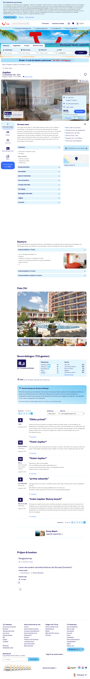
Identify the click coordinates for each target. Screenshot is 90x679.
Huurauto (21, 202)
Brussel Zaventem (38, 573)
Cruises (26, 45)
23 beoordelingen (17, 114)
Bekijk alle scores (68, 374)
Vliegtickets (16, 45)
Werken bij (72, 649)
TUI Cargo (48, 635)
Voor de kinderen (23, 180)
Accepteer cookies (10, 17)
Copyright (69, 633)
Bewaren (69, 118)
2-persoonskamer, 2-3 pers (27, 271)
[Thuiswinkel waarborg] (72, 667)
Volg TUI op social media (54, 654)
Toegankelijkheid (71, 641)
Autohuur (26, 637)
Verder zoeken (8, 68)
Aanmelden (33, 659)
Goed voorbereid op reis (30, 633)
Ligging (20, 198)
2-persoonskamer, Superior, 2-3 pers (30, 275)
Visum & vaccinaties (29, 643)
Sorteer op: (50, 411)
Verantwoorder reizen (8, 631)
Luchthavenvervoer (29, 641)
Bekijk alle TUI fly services (52, 633)
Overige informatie (24, 184)
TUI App (26, 626)
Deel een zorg (70, 645)
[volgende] (83, 313)
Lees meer (33, 436)
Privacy (69, 635)
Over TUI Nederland (72, 626)
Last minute (6, 633)
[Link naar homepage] (5, 23)
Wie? (60, 50)
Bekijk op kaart (28, 76)
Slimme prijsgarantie (71, 28)
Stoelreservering (49, 628)
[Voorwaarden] (82, 667)
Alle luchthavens (25, 573)
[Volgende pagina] (31, 413)
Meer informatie (29, 17)
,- (66, 111)
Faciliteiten (21, 147)
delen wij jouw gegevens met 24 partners (37, 7)
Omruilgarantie (56, 28)
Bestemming (26, 50)
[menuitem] (82, 23)
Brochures (5, 628)
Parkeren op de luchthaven (31, 639)
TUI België (5, 641)
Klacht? (69, 643)
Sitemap (5, 639)
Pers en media (70, 628)
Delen (81, 118)
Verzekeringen (28, 635)
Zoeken (81, 52)
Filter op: (62, 411)
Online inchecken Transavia (31, 628)
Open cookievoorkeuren (73, 639)
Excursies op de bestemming (31, 631)
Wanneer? (44, 50)
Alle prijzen (79, 111)
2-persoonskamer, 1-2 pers (26, 249)
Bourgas (23, 579)
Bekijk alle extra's (28, 645)
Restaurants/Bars (24, 167)
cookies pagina (7, 12)
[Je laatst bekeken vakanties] (69, 23)
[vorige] (20, 313)
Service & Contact (49, 668)
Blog (4, 637)
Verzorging (21, 189)
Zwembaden (22, 171)
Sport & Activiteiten (24, 176)
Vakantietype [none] (8, 50)
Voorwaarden (70, 631)
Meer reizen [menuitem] (39, 45)
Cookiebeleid (70, 637)
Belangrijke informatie (25, 193)
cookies (26, 4)
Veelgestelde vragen (8, 647)
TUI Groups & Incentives (9, 626)
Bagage (47, 631)
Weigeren (21, 17)
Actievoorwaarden (7, 635)
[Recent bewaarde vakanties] (73, 23)
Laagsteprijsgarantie (41, 28)
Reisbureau (6, 645)
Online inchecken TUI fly (51, 626)
